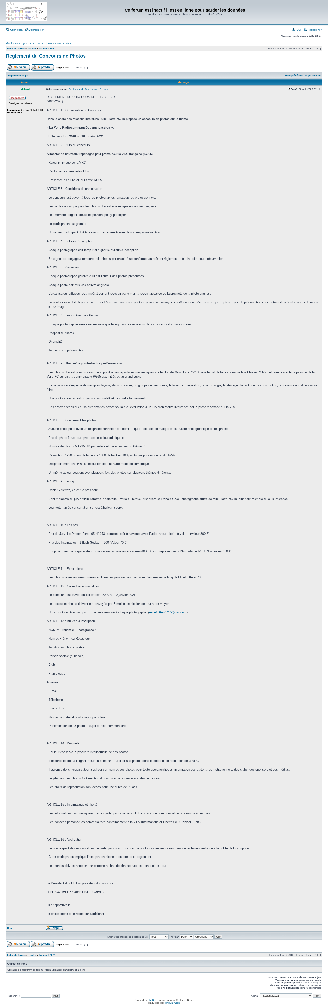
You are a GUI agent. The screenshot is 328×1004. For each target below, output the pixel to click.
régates (32, 48)
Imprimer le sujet (18, 75)
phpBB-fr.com (172, 1002)
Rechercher (314, 29)
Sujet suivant (313, 75)
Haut (9, 928)
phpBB (152, 1000)
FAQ (298, 29)
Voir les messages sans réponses (26, 43)
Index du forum (16, 48)
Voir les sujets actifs (59, 43)
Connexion (16, 29)
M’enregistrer (36, 29)
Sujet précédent (294, 75)
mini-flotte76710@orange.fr (168, 612)
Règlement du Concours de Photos (46, 56)
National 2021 (47, 48)
